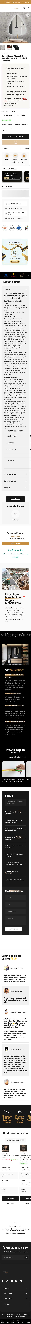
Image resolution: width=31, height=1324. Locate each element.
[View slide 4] (19, 1237)
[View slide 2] (14, 1237)
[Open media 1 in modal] (28, 15)
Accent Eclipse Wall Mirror (10, 1156)
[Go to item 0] (2, 47)
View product (10, 1203)
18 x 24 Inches (7, 115)
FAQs (17, 801)
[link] (13, 769)
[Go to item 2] (9, 47)
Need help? (26, 148)
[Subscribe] (26, 1257)
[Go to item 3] (16, 47)
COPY (6, 178)
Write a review (15, 543)
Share (5, 148)
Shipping (11, 124)
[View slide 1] (12, 1237)
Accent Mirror (5, 53)
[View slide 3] (17, 1237)
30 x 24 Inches (21, 115)
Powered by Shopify (19, 1316)
